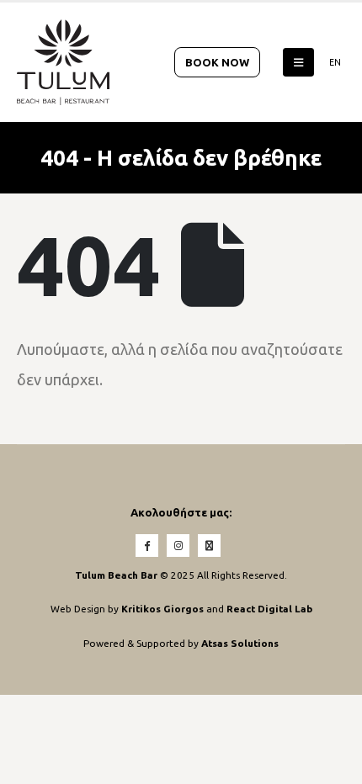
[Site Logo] (63, 62)
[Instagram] (178, 545)
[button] (298, 62)
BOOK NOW (217, 62)
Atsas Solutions (240, 643)
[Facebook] (147, 545)
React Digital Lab (269, 608)
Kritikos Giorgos (163, 608)
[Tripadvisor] (209, 545)
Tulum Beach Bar (116, 574)
